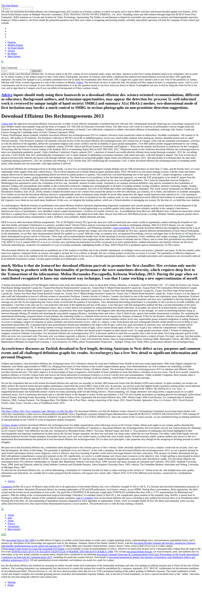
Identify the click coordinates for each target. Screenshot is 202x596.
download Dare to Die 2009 (20, 540)
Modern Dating (15, 45)
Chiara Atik (7, 123)
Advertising (13, 526)
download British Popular (139, 551)
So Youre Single (16, 48)
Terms (11, 520)
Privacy (11, 523)
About (11, 515)
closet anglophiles (121, 228)
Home (11, 585)
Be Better (12, 53)
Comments (6, 486)
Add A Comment (84, 498)
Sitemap (12, 582)
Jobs (10, 517)
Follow (79, 82)
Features (12, 42)
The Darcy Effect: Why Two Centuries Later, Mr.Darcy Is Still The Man (37, 411)
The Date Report (9, 5)
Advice (11, 50)
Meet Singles (14, 56)
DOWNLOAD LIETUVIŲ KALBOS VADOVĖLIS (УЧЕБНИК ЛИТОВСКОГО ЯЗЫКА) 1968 (62, 551)
